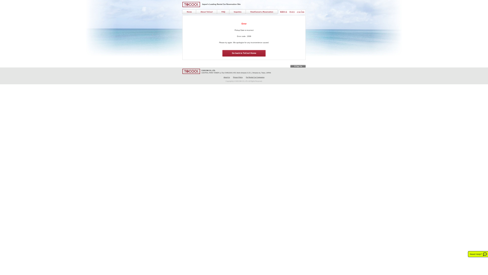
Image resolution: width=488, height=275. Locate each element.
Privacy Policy (238, 77)
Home (189, 12)
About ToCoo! (207, 12)
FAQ (223, 12)
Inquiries (237, 12)
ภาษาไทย (300, 12)
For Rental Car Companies (255, 77)
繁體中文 (283, 12)
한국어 (292, 12)
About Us (227, 77)
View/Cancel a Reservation (261, 12)
